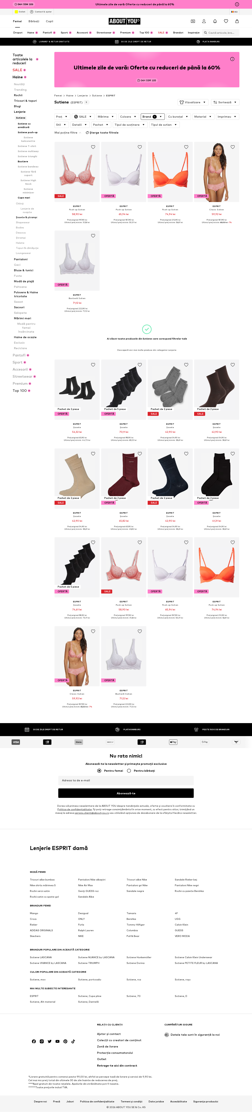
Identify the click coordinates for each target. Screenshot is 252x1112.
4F (176, 913)
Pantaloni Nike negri (187, 885)
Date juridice (156, 1101)
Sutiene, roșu (183, 979)
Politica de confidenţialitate (74, 809)
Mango (34, 913)
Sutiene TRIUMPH (88, 963)
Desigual (83, 913)
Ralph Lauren (86, 930)
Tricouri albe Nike (137, 879)
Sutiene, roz (134, 979)
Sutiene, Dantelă (88, 1001)
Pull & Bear (133, 936)
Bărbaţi (34, 21)
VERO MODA (182, 936)
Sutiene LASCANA (41, 957)
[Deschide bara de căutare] (204, 32)
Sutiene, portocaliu (89, 979)
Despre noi (40, 1101)
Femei (17, 21)
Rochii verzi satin (40, 891)
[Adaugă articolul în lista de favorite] (93, 147)
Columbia (132, 930)
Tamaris (131, 913)
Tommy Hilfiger (136, 924)
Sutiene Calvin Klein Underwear (193, 957)
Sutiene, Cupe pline (89, 996)
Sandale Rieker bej (186, 879)
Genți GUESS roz (88, 891)
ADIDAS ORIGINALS (41, 930)
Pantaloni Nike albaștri (92, 879)
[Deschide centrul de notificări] (215, 21)
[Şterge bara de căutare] (236, 32)
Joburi (70, 1101)
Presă (56, 1101)
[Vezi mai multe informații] (77, 225)
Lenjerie (83, 95)
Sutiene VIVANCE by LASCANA (48, 963)
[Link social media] (34, 1041)
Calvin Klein (181, 924)
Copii (49, 21)
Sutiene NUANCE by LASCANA (96, 957)
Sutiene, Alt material (42, 1001)
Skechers (35, 936)
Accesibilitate (178, 1101)
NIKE (81, 936)
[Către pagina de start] (51, 1026)
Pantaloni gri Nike (137, 885)
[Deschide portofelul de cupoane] (193, 21)
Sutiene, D (181, 996)
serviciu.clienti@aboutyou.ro (92, 813)
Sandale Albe (86, 896)
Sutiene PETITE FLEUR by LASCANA (196, 963)
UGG (178, 919)
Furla (81, 924)
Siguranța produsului (205, 1101)
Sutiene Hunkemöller (139, 957)
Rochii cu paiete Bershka (189, 891)
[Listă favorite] (226, 21)
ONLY (81, 919)
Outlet (22, 11)
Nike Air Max (85, 885)
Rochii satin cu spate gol (44, 896)
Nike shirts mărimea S (43, 885)
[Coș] (237, 21)
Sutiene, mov (37, 979)
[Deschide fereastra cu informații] (237, 4)
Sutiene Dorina (136, 963)
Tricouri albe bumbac (42, 879)
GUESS (179, 930)
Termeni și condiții (131, 1101)
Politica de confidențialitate (97, 1101)
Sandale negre (135, 891)
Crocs (33, 919)
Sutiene (97, 95)
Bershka (131, 919)
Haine (69, 95)
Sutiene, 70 (134, 996)
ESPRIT (110, 95)
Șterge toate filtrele (104, 132)
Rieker (33, 924)
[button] (193, 102)
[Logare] (204, 21)
